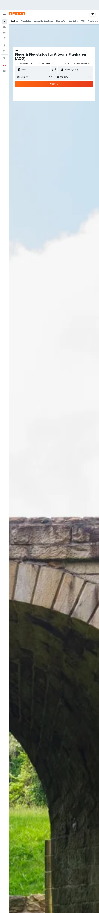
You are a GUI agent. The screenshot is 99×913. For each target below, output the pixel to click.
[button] (4, 14)
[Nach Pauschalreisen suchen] (4, 38)
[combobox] (64, 63)
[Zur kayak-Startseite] (17, 13)
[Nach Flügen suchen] (4, 21)
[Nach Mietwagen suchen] (4, 32)
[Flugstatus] (4, 50)
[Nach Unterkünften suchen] (4, 27)
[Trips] (4, 58)
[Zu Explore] (4, 45)
